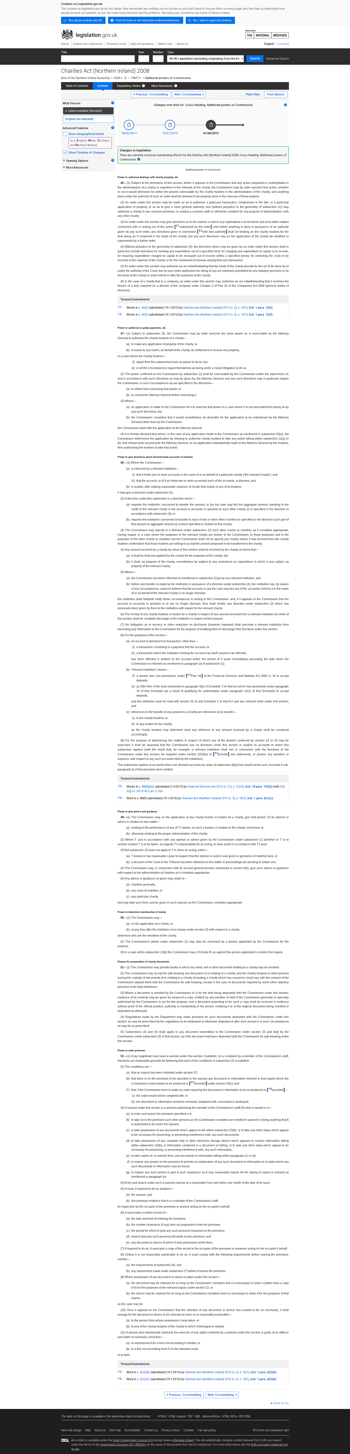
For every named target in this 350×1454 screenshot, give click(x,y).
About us (100, 1430)
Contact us (151, 1430)
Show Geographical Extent (86, 134)
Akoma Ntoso (211, 1416)
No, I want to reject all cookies (212, 20)
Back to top (281, 1403)
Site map (115, 1430)
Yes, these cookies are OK (85, 20)
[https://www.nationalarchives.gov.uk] (267, 32)
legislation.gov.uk (91, 30)
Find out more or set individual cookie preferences (147, 20)
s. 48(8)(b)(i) (146, 786)
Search (255, 58)
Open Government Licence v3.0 (133, 1440)
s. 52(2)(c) (143, 1379)
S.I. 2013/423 (140, 791)
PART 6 (136, 78)
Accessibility (132, 1430)
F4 (216, 753)
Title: (64, 52)
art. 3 (154, 791)
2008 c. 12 (120, 78)
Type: (170, 52)
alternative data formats (127, 1416)
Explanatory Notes (128, 86)
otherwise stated (183, 1440)
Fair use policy (207, 1430)
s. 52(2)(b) (143, 1372)
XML (198, 1416)
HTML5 (162, 1416)
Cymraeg (283, 44)
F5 (192, 1082)
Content (102, 86)
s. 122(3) (238, 786)
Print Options (275, 94)
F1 (177, 225)
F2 (200, 230)
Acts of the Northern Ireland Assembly (85, 78)
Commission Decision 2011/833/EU (123, 1444)
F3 (189, 674)
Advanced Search (277, 58)
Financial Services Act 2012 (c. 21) (210, 786)
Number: (158, 52)
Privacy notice (171, 1430)
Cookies (188, 1430)
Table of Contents (77, 86)
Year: (142, 52)
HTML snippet (177, 1416)
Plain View (253, 94)
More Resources (162, 86)
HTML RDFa (229, 1416)
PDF (190, 1416)
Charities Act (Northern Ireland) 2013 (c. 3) (210, 307)
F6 (270, 1088)
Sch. (160, 791)
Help (88, 1430)
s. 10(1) (243, 307)
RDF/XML (245, 1416)
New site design (71, 1430)
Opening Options (75, 161)
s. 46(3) (143, 307)
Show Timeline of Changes (87, 152)
